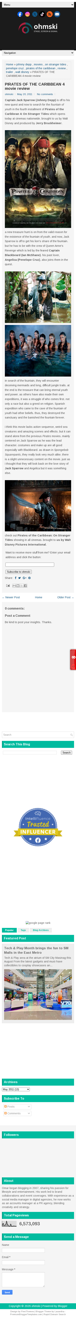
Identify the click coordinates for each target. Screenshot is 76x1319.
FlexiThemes (27, 1311)
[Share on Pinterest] (29, 577)
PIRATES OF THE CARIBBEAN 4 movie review (35, 86)
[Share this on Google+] (24, 577)
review (62, 68)
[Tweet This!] (19, 577)
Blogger (62, 1306)
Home (9, 64)
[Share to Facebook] (25, 586)
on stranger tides (55, 64)
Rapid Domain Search (55, 1314)
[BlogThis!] (18, 586)
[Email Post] (8, 585)
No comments (45, 94)
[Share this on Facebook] (15, 577)
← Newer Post (11, 597)
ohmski (36, 1306)
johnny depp (24, 64)
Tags (23, 930)
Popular (9, 930)
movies (38, 64)
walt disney (22, 72)
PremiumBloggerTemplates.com (26, 1314)
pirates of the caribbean (40, 68)
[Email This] (14, 586)
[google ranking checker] (38, 922)
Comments (14, 1113)
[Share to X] (22, 586)
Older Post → (65, 597)
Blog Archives (41, 930)
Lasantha (59, 1311)
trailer (9, 72)
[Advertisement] (39, 40)
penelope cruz (15, 68)
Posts (11, 1106)
